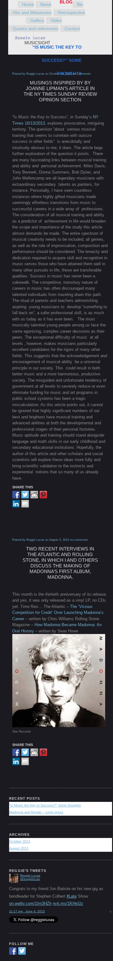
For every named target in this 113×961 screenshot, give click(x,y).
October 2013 (19, 841)
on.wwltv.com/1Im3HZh (30, 889)
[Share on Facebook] (16, 494)
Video (56, 20)
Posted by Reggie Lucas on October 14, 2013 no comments (51, 73)
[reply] (110, 897)
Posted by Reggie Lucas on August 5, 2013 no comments (50, 539)
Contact (72, 28)
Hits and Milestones (32, 12)
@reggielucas (30, 907)
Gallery (37, 20)
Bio (80, 4)
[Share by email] (25, 503)
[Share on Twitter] (25, 494)
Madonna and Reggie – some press (36, 812)
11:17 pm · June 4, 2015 (27, 897)
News (45, 4)
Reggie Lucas (30, 903)
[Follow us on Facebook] (13, 951)
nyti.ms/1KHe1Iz (68, 889)
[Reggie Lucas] (13, 909)
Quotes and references (35, 28)
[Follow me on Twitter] (22, 951)
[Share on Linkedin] (16, 503)
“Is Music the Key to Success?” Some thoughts (57, 60)
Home (28, 4)
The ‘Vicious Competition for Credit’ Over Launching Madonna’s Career (58, 612)
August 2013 (18, 848)
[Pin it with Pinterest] (43, 494)
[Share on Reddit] (34, 494)
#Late (72, 881)
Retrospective (71, 12)
